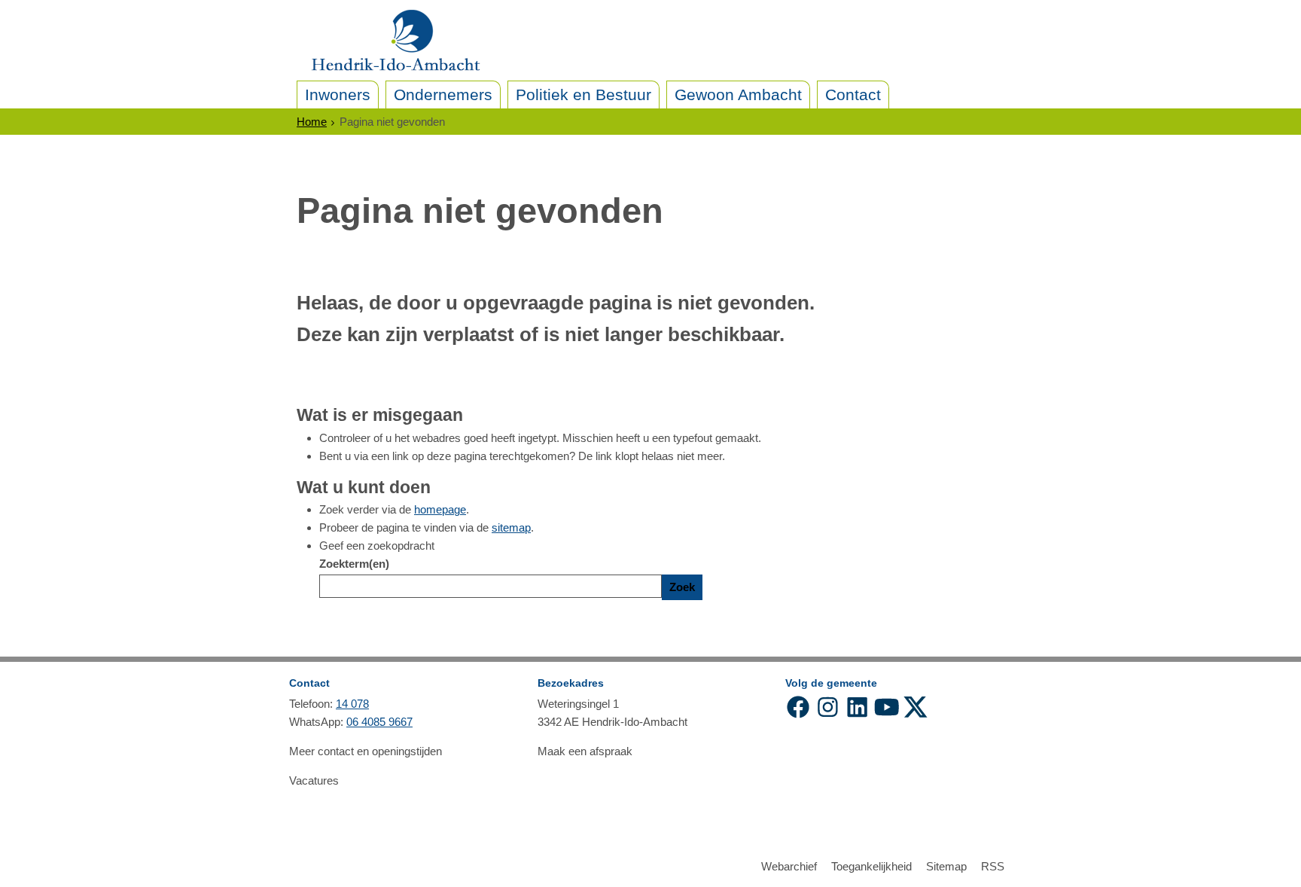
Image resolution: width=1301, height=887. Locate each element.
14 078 (352, 703)
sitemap (511, 527)
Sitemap (946, 866)
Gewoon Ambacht (738, 94)
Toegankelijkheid (871, 866)
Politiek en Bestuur (583, 94)
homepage (440, 509)
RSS (992, 866)
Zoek (682, 587)
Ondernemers (443, 94)
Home (312, 121)
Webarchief (789, 866)
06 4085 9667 (379, 721)
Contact (853, 94)
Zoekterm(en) (354, 563)
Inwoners (337, 94)
